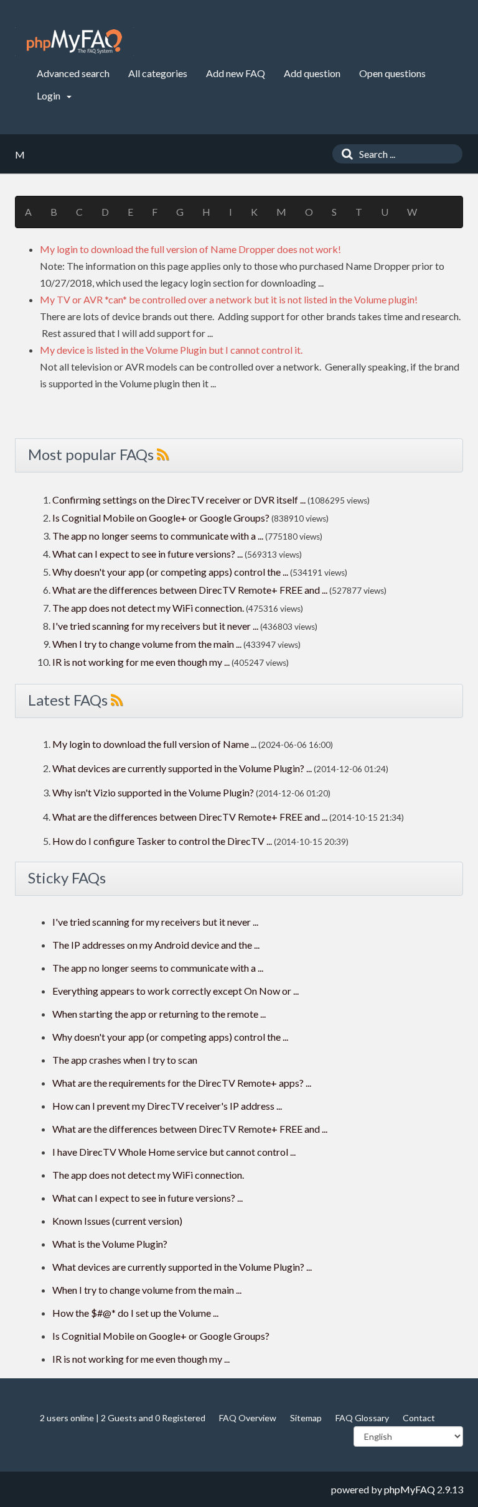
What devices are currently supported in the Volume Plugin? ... (182, 768)
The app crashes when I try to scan (124, 1060)
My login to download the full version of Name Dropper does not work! (190, 249)
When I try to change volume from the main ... (146, 644)
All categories (157, 73)
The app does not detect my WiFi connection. (148, 608)
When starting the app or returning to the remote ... (159, 1014)
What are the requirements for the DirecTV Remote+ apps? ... (181, 1083)
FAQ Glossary (362, 1418)
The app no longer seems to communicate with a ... (157, 536)
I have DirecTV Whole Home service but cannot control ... (174, 1152)
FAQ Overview (247, 1418)
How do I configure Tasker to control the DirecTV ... (162, 841)
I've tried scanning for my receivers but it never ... (155, 626)
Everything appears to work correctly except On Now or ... (175, 991)
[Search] (344, 154)
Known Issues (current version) (117, 1221)
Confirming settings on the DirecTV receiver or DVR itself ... (179, 499)
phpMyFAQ (409, 1489)
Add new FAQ (235, 73)
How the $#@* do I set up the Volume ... (135, 1313)
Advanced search (73, 73)
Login (49, 95)
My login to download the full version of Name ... (154, 744)
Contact (419, 1418)
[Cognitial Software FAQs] (74, 41)
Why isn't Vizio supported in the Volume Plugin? (153, 792)
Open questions (392, 73)
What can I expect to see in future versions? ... (147, 554)
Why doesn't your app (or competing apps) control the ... (170, 572)
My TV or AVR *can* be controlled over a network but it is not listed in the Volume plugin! (229, 299)
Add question (312, 73)
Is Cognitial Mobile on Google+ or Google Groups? (160, 517)
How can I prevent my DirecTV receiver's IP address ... (167, 1106)
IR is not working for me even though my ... (141, 662)
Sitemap (306, 1418)
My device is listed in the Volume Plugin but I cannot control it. (171, 350)
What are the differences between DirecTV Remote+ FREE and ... (189, 590)
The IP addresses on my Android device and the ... (156, 945)
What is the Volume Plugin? (109, 1244)
